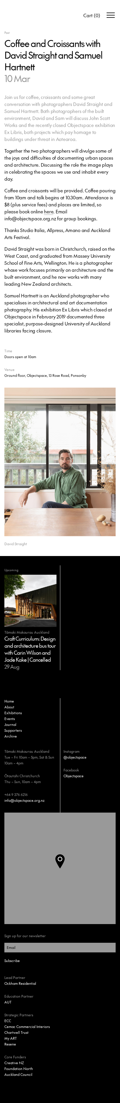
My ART (10, 1038)
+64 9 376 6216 (16, 794)
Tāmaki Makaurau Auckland (26, 751)
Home (9, 701)
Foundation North (18, 1068)
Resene (10, 1044)
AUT (8, 1002)
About (9, 707)
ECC (7, 1020)
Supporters (13, 730)
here (48, 211)
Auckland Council (18, 1074)
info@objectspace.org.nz (24, 800)
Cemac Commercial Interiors (27, 1026)
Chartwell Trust (16, 1032)
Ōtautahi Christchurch (22, 775)
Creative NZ (14, 1062)
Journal (10, 724)
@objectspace (75, 757)
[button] (64, 868)
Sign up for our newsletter (25, 935)
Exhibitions (13, 712)
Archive (10, 736)
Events (9, 718)
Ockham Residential (20, 983)
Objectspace (73, 775)
